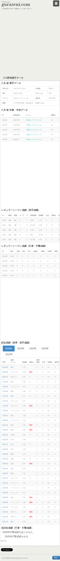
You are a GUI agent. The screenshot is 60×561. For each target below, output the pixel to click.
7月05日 (5, 410)
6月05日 (5, 449)
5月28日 (5, 459)
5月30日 (5, 454)
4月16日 (5, 512)
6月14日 (5, 435)
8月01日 (5, 377)
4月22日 (5, 507)
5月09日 (5, 488)
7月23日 (5, 382)
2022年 (9, 354)
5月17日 (5, 478)
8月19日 (5, 367)
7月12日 (5, 401)
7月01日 (5, 415)
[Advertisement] (30, 42)
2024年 (33, 348)
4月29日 (5, 497)
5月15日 (5, 483)
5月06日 (5, 492)
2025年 (20, 348)
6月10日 (5, 439)
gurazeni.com (16, 4)
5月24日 (5, 468)
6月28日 (5, 420)
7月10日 (5, 406)
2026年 (8, 348)
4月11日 (5, 521)
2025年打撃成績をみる (16, 536)
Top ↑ (56, 557)
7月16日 (5, 391)
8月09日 (5, 372)
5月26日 (5, 463)
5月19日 (5, 473)
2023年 (45, 348)
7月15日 (5, 396)
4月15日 (5, 517)
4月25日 (5, 502)
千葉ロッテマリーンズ (34, 120)
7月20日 (5, 386)
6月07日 (5, 444)
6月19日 (5, 430)
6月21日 (5, 425)
